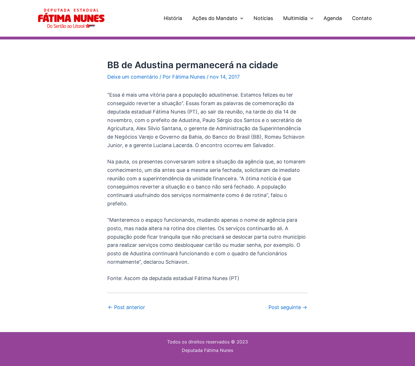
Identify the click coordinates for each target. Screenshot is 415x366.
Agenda (333, 18)
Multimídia (295, 18)
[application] (240, 18)
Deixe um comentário (132, 77)
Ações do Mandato (214, 18)
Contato (362, 18)
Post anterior (126, 307)
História (173, 18)
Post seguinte (287, 307)
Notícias (263, 18)
